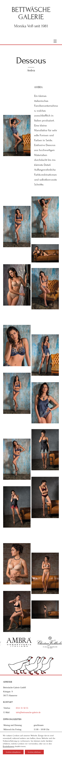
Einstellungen (8, 746)
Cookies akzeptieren (13, 752)
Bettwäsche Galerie (31, 13)
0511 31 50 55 (22, 708)
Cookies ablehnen (34, 752)
